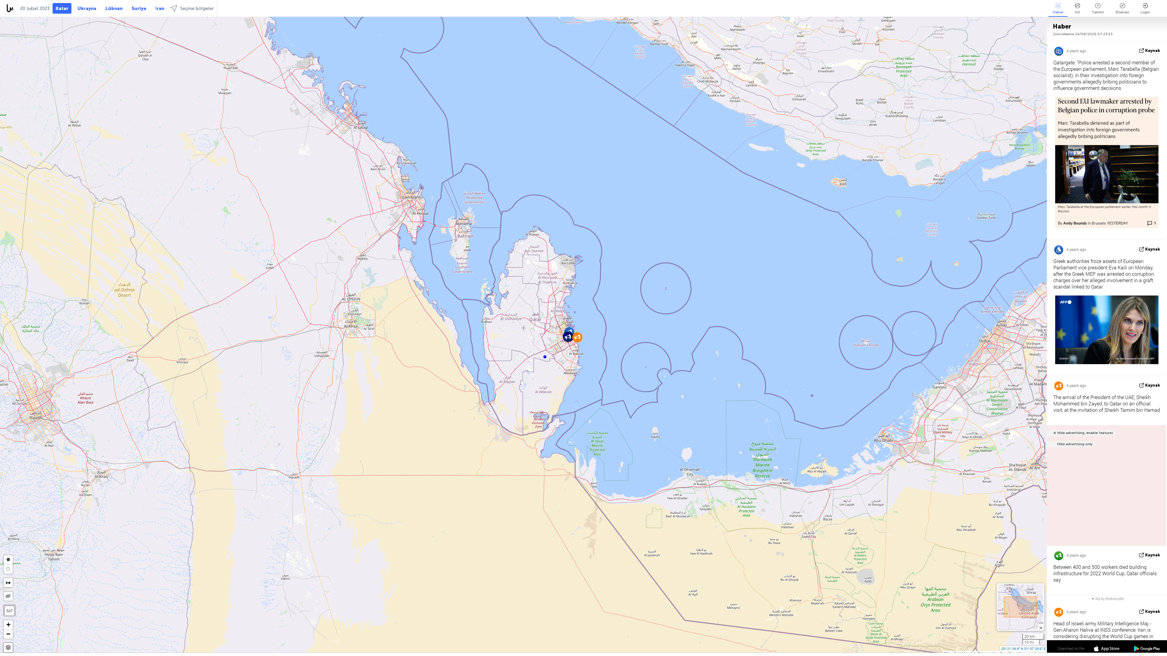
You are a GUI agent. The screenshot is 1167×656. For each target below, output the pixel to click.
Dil (1077, 12)
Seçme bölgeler (197, 8)
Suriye (139, 8)
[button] (544, 356)
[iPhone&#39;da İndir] (1107, 649)
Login (1145, 12)
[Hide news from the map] (8, 596)
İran (159, 8)
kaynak (1152, 50)
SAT (9, 610)
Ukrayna (86, 8)
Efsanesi (1122, 12)
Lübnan (113, 8)
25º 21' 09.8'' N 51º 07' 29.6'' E (1023, 648)
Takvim (1098, 12)
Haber (1058, 12)
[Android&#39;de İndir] (1147, 649)
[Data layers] (8, 647)
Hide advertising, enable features (1085, 433)
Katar (62, 8)
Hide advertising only (1075, 444)
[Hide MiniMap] (1040, 627)
